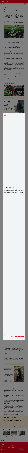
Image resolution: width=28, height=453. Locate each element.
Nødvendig (6, 334)
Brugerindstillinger (10, 334)
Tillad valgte (12, 336)
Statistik (13, 334)
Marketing (16, 334)
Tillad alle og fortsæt (19, 336)
